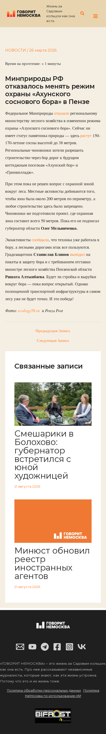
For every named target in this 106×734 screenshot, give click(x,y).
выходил (78, 254)
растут (86, 135)
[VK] (82, 647)
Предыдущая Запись (53, 331)
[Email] (20, 647)
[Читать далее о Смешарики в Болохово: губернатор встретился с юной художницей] (52, 403)
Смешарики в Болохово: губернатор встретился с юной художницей (43, 454)
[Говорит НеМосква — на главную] (23, 13)
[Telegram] (45, 647)
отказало (61, 113)
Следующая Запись (53, 341)
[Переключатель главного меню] (95, 16)
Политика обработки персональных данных (44, 690)
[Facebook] (57, 647)
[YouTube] (32, 647)
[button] (82, 13)
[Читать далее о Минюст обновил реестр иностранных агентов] (52, 520)
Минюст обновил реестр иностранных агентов (52, 563)
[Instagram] (69, 647)
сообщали (40, 240)
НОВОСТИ (15, 50)
